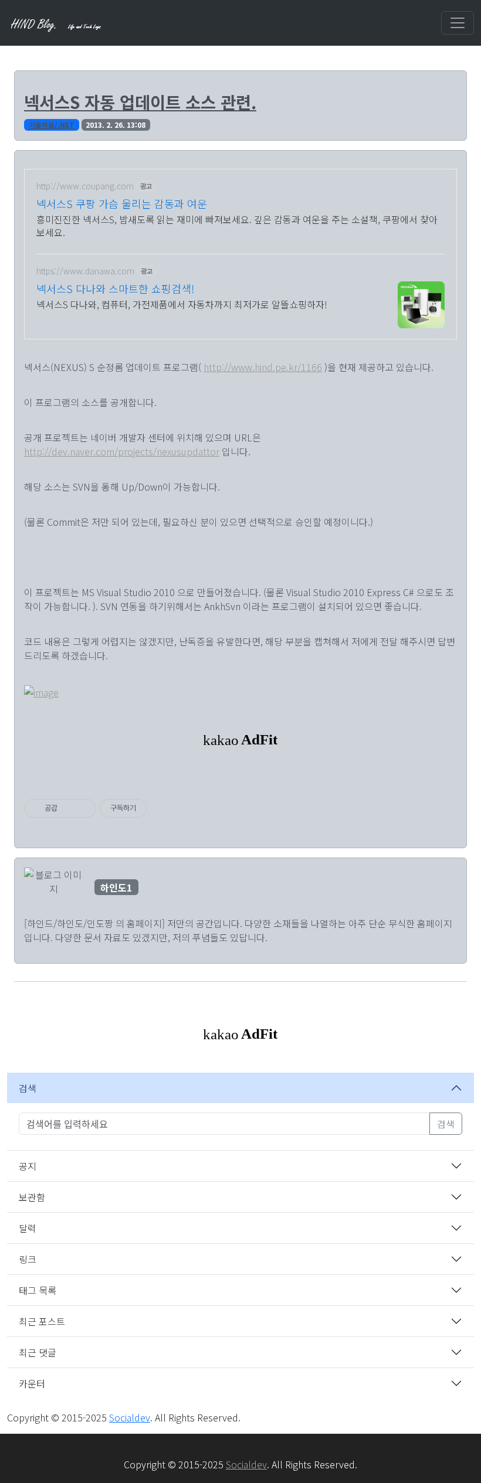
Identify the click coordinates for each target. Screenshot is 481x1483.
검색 (27, 1088)
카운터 (32, 1383)
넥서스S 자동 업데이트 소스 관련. (140, 102)
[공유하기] (68, 808)
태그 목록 (37, 1290)
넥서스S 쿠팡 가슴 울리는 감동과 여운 (121, 203)
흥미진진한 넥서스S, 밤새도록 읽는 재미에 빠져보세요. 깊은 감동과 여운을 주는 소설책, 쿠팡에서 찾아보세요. (237, 225)
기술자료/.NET (51, 125)
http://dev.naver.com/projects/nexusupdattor (121, 451)
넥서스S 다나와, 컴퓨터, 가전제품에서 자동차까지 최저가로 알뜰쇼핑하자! (181, 304)
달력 (27, 1228)
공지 (27, 1166)
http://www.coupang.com (85, 186)
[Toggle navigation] (457, 23)
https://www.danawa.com (85, 271)
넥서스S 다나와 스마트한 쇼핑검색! (115, 288)
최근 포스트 (42, 1321)
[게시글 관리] (83, 808)
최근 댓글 (37, 1352)
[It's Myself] (57, 23)
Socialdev (129, 1417)
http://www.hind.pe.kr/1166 (263, 367)
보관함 (32, 1197)
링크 (27, 1259)
